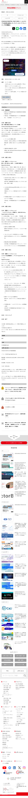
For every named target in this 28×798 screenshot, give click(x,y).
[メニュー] (26, 2)
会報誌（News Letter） (8, 717)
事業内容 (4, 742)
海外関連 (18, 716)
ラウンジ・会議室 (6, 754)
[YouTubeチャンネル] (4, 768)
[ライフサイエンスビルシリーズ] (7, 772)
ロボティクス (20, 18)
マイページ (19, 761)
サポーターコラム (7, 728)
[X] (19, 768)
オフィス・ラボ (5, 756)
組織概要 (4, 744)
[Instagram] (24, 768)
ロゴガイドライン (7, 784)
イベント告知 (19, 719)
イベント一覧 (20, 664)
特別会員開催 (7, 660)
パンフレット (5, 746)
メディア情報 (19, 714)
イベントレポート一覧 (7, 695)
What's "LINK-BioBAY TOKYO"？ (20, 688)
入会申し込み (18, 737)
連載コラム (5, 723)
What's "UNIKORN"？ (20, 685)
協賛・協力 (19, 721)
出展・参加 (20, 660)
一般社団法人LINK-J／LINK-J (5, 1)
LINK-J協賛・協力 (20, 655)
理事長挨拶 (4, 733)
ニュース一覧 (19, 709)
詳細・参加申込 (6, 97)
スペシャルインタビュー (8, 715)
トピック (18, 710)
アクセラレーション (21, 718)
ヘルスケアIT (7, 18)
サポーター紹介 (5, 740)
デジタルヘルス (21, 15)
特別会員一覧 (18, 733)
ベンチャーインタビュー (8, 726)
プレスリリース (20, 712)
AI (7, 15)
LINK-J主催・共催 (7, 655)
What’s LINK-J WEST (6, 737)
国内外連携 (4, 738)
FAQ (7, 670)
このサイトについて (20, 783)
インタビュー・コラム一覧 (7, 712)
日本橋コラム (6, 719)
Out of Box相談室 (19, 684)
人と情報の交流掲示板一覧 (20, 724)
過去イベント (7, 664)
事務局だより (6, 721)
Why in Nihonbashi (6, 735)
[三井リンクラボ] (20, 772)
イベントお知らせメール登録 (7, 762)
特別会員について (19, 735)
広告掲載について (20, 784)
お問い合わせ (20, 670)
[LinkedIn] (14, 768)
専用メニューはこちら (20, 738)
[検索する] (24, 675)
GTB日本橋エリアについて (7, 748)
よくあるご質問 (7, 783)
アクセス (4, 758)
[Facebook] (9, 768)
